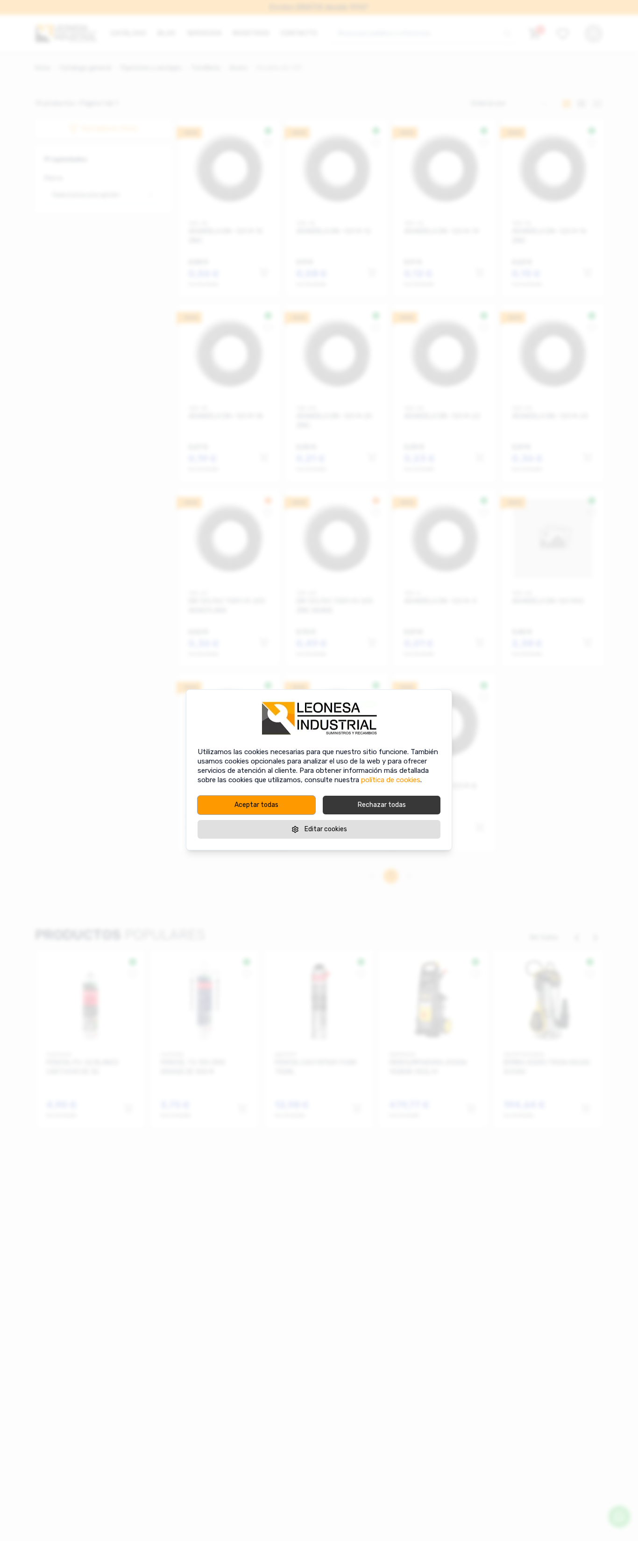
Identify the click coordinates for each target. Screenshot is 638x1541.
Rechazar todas (382, 805)
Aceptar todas (256, 805)
